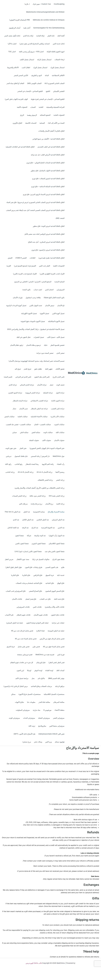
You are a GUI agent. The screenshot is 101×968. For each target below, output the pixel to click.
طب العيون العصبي (51, 567)
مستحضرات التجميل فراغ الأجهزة (30, 694)
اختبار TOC (12, 52)
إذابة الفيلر (50, 36)
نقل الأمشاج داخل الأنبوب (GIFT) (24, 734)
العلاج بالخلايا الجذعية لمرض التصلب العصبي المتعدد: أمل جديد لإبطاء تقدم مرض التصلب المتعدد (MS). (35, 214)
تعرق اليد (18, 369)
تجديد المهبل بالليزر (35, 305)
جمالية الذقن (24, 432)
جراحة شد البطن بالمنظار (39, 409)
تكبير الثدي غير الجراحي (23, 377)
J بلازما (27, 4)
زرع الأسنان (49, 504)
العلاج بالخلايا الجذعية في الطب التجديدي (51, 147)
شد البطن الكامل (27, 520)
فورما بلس (60, 655)
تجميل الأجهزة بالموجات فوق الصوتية (33, 321)
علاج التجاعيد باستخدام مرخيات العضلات (29, 583)
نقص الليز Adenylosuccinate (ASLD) (51, 734)
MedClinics (75, 372)
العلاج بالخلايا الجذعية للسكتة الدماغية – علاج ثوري (47, 186)
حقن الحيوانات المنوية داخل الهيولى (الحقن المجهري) (47, 448)
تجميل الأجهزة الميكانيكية (56, 321)
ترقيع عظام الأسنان (16, 345)
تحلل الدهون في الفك (23, 337)
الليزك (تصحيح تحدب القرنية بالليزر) (25, 274)
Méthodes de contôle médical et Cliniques (48, 20)
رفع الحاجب (18, 464)
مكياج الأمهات (19, 702)
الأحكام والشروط (13, 67)
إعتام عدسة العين (58, 44)
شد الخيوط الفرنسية (48, 528)
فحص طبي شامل (23, 647)
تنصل (51, 385)
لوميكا (29, 670)
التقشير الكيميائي (58, 91)
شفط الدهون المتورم (39, 543)
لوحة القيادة (49, 670)
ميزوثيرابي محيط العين (56, 726)
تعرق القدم (27, 369)
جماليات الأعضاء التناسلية (39, 417)
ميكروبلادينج (42, 726)
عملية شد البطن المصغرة (14, 623)
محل (33, 678)
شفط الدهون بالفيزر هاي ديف (54, 551)
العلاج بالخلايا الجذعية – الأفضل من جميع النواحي (48, 139)
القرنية (9, 266)
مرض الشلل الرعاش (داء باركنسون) (16, 686)
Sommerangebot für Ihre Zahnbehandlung (48, 28)
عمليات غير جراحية (58, 623)
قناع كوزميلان (40, 662)
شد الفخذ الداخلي (13, 528)
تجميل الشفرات (39, 337)
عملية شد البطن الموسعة (56, 631)
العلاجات (32, 258)
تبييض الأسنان (49, 305)
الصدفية (42, 123)
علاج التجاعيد (49, 583)
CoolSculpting (59, 4)
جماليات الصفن (9, 417)
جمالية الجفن (36, 432)
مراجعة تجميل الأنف (21, 678)
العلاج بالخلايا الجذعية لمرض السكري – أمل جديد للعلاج (46, 242)
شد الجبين (61, 528)
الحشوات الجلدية (59, 115)
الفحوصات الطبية (58, 266)
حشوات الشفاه (34, 440)
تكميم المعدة (8, 377)
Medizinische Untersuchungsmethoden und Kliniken (45, 12)
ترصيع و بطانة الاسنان (33, 345)
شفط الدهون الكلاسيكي (56, 543)
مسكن (13, 694)
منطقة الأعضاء (59, 710)
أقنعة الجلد (60, 36)
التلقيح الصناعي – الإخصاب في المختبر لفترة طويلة (47, 99)
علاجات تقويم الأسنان (41, 615)
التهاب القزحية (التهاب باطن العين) (16, 99)
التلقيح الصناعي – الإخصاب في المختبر (30, 91)
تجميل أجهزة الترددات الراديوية (16, 305)
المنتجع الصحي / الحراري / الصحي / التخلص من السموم (32, 282)
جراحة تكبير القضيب (57, 409)
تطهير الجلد (48, 369)
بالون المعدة (26, 290)
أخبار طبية (26, 28)
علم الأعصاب (9, 615)
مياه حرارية (36, 710)
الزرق (22, 115)
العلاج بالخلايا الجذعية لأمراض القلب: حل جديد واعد (47, 155)
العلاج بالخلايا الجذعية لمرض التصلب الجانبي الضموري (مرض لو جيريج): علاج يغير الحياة (35, 202)
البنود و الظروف (36, 75)
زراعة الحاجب (10, 472)
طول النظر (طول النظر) (14, 567)
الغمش (10, 258)
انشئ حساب (38, 290)
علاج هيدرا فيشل (30, 599)
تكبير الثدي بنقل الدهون (42, 377)
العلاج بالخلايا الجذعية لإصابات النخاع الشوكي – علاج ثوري (45, 163)
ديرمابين (8, 456)
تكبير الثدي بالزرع (58, 377)
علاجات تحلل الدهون (57, 615)
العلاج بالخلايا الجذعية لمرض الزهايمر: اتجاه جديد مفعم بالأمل (44, 234)
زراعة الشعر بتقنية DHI (56, 496)
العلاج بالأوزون (17, 123)
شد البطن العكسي (43, 520)
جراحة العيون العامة (57, 401)
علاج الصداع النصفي (35, 591)
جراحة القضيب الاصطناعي (39, 401)
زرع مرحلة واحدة (36, 504)
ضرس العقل (9, 559)
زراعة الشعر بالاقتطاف (45, 480)
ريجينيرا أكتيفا (60, 472)
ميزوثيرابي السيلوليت (23, 710)
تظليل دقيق (38, 369)
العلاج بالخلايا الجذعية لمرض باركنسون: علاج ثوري (47, 250)
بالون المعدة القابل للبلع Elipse (54, 298)
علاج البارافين (37, 575)
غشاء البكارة (40, 631)
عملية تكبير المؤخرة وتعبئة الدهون (37, 623)
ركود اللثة (8, 464)
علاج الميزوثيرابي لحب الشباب (16, 591)
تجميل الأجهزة (44, 313)
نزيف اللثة (32, 726)
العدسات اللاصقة (30, 123)
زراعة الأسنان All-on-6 (26, 472)
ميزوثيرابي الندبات (29, 718)
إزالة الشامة (40, 36)
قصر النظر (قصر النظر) (56, 662)
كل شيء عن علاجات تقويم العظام (21, 662)
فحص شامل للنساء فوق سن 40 (53, 647)
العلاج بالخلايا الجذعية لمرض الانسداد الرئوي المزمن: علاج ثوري (43, 194)
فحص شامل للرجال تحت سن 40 (22, 631)
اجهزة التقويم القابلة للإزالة (55, 52)
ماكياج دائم (41, 678)
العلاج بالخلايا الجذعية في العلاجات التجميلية (20, 147)
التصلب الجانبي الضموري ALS (54, 83)
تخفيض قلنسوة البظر (57, 345)
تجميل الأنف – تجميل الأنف (55, 337)
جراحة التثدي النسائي (27, 385)
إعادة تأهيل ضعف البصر (12, 36)
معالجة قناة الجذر (44, 702)
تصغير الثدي (60, 353)
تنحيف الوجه (60, 385)
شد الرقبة (25, 528)
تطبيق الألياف (60, 369)
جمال (14, 409)
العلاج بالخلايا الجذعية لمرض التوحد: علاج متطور (48, 226)
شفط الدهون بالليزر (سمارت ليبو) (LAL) (28, 551)
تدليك (45, 345)
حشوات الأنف (46, 440)
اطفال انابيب (26, 67)
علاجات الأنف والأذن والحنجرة (54, 607)
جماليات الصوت (59, 424)
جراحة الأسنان (42, 385)
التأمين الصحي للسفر (21, 75)
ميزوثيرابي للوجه (14, 718)
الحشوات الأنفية (22, 107)
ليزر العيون (20, 670)
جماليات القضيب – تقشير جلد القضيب (18, 424)
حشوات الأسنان (59, 440)
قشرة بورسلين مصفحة (24, 655)
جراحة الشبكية (48, 393)
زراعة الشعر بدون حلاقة (38, 496)
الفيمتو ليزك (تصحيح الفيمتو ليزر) (25, 266)
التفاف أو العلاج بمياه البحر (15, 83)
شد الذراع (35, 528)
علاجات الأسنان (17, 599)
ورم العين (48, 742)
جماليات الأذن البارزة (57, 417)
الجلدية (41, 107)
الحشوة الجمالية (45, 115)
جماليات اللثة (60, 432)
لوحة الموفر (38, 670)
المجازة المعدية (59, 282)
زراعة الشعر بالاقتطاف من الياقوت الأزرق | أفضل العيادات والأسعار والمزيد (39, 488)
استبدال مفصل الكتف (27, 59)
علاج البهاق (60, 583)
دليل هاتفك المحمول (21, 456)
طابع (62, 567)
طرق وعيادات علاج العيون (33, 567)
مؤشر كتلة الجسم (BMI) (56, 678)
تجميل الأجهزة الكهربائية (29, 313)
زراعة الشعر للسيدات (19, 496)
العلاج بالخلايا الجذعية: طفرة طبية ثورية (51, 258)
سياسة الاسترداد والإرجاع (56, 512)
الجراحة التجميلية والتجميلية (55, 107)
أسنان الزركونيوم (14, 28)
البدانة (47, 75)
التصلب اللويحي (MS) (34, 83)
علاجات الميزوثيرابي (23, 607)
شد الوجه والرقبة (40, 536)
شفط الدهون (19, 536)
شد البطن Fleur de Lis (12, 512)
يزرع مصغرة (27, 742)
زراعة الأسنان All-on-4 (44, 472)
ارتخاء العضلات (59, 59)
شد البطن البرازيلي (58, 520)
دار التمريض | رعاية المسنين (40, 456)
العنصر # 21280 (21, 258)
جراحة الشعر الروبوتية (32, 393)
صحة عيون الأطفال (22, 559)
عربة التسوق (50, 575)
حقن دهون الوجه (10, 448)
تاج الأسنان (60, 305)
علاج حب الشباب (45, 599)
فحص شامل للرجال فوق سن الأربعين (52, 639)
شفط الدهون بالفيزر (22, 543)
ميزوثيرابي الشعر (58, 718)
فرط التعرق (11, 647)
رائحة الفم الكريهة (48, 464)
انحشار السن (49, 290)
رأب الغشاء (60, 464)
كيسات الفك (60, 670)
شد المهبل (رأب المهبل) (56, 536)
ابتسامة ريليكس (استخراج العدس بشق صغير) (35, 44)
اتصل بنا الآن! (12, 44)
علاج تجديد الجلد (59, 599)
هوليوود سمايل (59, 742)
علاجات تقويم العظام (24, 615)
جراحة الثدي (13, 385)
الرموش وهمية (32, 115)
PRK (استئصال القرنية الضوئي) (19, 20)
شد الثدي (16, 520)
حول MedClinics (58, 456)
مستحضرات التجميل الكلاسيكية (54, 694)
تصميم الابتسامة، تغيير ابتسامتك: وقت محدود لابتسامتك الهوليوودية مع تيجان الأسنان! (36, 361)
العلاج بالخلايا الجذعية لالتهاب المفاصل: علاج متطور (47, 171)
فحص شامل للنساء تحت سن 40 (25, 639)
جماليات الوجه (48, 432)
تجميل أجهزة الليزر (58, 313)
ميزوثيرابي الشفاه (44, 718)
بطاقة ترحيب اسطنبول (33, 298)
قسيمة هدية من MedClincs (45, 655)
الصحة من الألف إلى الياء (56, 123)
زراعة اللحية (60, 504)
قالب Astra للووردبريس (34, 963)
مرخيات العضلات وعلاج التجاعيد (41, 686)
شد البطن (26, 512)
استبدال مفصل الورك (57, 67)
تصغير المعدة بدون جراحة (44, 353)
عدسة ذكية (60, 575)
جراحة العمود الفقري (15, 393)
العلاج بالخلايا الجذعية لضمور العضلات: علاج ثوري (48, 178)
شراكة (29, 536)
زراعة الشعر (60, 480)
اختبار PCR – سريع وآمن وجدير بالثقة (31, 52)
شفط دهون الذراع (58, 559)
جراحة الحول (60, 393)
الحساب (33, 107)
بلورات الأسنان (17, 298)
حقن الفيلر (23, 448)
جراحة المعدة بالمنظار (20, 401)
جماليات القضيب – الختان (42, 424)
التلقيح (48, 91)
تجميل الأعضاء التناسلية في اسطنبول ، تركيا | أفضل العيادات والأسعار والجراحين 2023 (35, 329)
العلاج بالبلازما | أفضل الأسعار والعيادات (51, 131)
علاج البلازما (26, 575)
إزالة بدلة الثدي (28, 36)
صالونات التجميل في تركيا (40, 559)
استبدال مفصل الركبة (44, 59)
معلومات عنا (31, 702)
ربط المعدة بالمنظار (32, 464)
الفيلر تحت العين (44, 266)
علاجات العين (37, 607)
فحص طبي (36, 647)
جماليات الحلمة (23, 417)
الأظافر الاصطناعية (58, 75)
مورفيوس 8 (47, 710)
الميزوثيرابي (60, 290)
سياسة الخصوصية (39, 512)
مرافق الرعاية (59, 686)
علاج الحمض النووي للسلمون (54, 591)
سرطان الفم (23, 504)
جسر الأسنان (23, 409)
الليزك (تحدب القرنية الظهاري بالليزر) (52, 274)
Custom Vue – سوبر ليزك (42, 4)
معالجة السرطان (58, 702)
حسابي (14, 432)
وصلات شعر (38, 742)
